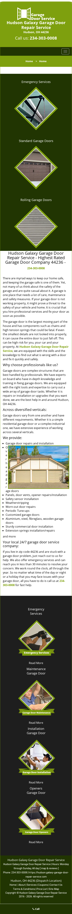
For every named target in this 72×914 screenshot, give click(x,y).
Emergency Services (36, 82)
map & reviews (49, 868)
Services (32, 884)
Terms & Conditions (24, 889)
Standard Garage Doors (36, 141)
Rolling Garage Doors (36, 200)
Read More (36, 663)
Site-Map (54, 889)
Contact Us (56, 884)
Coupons (43, 884)
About (21, 884)
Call (36, 909)
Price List (42, 889)
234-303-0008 (43, 38)
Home (29, 61)
